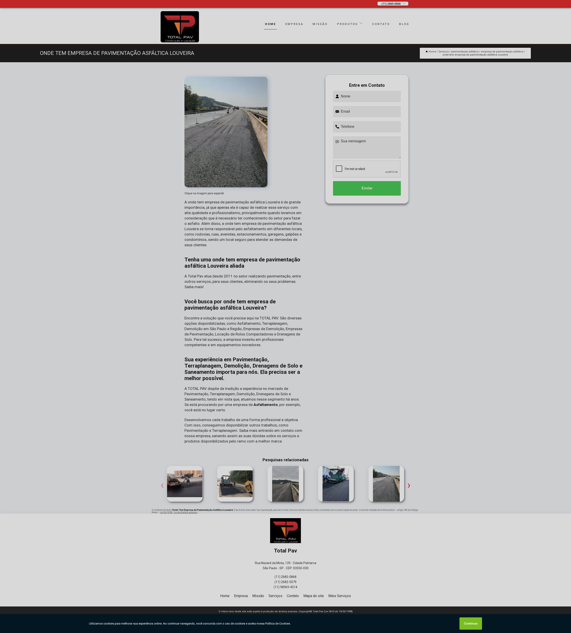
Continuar (471, 623)
